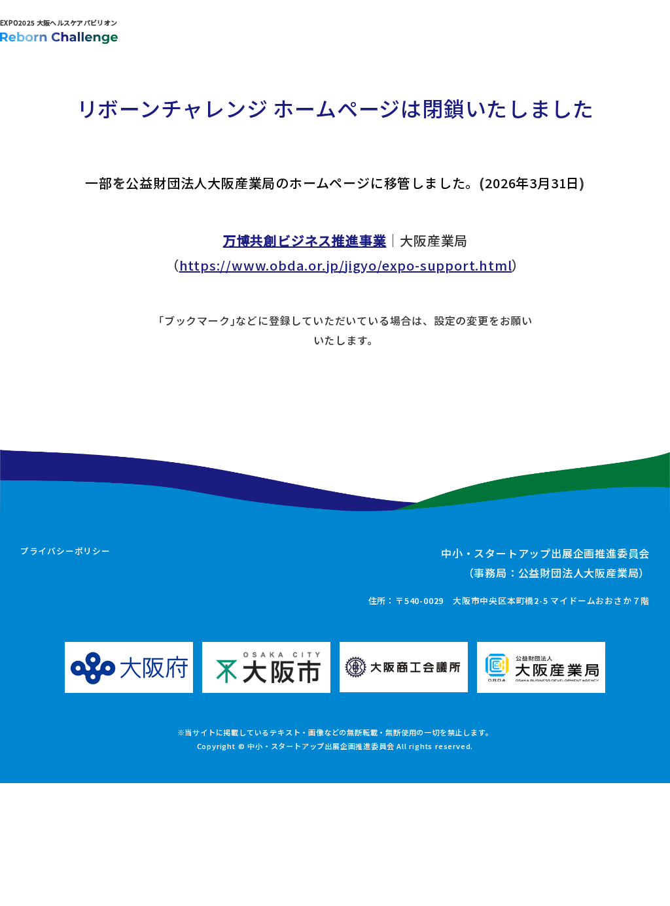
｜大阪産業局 (345, 240)
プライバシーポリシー (65, 551)
